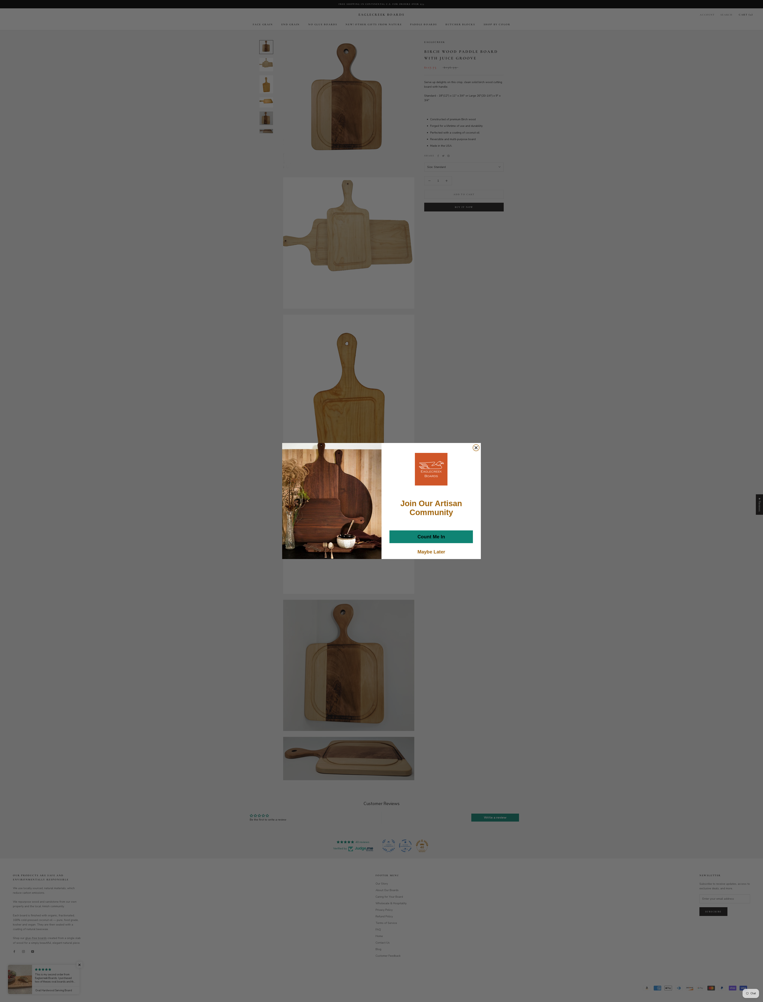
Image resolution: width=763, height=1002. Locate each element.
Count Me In (431, 536)
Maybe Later (431, 551)
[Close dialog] (476, 448)
